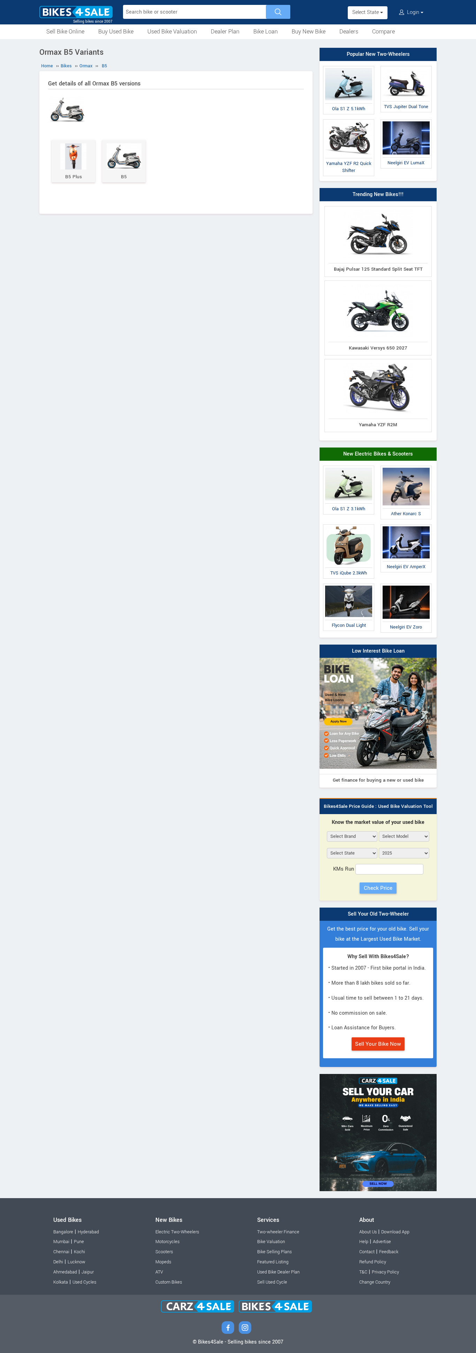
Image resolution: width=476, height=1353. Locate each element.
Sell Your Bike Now (378, 1044)
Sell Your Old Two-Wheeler (378, 914)
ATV (159, 1272)
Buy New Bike (308, 32)
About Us (368, 1232)
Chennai (61, 1252)
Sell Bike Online (65, 32)
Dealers (348, 32)
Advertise (382, 1242)
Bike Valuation (271, 1242)
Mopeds (163, 1262)
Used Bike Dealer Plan (278, 1272)
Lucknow (76, 1262)
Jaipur (88, 1272)
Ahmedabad (65, 1272)
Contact (367, 1252)
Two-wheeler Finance (278, 1232)
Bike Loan (265, 32)
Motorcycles (167, 1242)
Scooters (164, 1252)
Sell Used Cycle (272, 1282)
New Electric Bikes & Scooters (378, 454)
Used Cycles (84, 1282)
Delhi (58, 1262)
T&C (363, 1272)
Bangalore (63, 1232)
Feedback (388, 1252)
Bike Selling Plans (274, 1252)
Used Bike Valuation (172, 32)
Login (413, 12)
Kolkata (60, 1282)
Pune (79, 1242)
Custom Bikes (168, 1282)
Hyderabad (88, 1232)
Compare (383, 32)
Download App (395, 1232)
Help (363, 1242)
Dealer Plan (225, 32)
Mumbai (61, 1242)
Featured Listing (273, 1262)
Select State (366, 12)
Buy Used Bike (115, 32)
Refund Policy (372, 1262)
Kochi (79, 1252)
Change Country (374, 1282)
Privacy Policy (385, 1272)
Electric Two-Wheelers (177, 1232)
